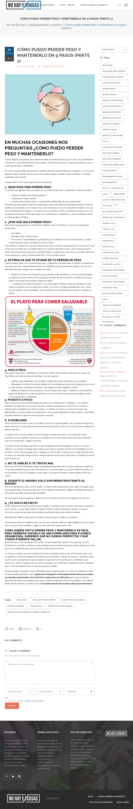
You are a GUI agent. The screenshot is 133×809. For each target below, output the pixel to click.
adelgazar (22, 600)
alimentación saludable (73, 600)
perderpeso (108, 241)
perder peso (36, 606)
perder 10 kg (108, 223)
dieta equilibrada (15, 606)
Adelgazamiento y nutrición (45, 24)
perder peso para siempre (60, 606)
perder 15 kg (108, 229)
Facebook (65, 574)
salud (105, 299)
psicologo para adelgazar (110, 277)
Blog (90, 796)
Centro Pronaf (109, 130)
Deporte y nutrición (112, 135)
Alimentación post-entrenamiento (111, 84)
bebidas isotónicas (111, 118)
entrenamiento (110, 171)
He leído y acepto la (26, 701)
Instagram (51, 574)
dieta (104, 141)
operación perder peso (113, 217)
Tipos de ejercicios (111, 311)
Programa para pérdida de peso (113, 271)
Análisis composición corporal (112, 101)
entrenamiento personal (110, 183)
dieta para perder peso (113, 165)
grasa (105, 194)
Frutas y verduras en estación (112, 189)
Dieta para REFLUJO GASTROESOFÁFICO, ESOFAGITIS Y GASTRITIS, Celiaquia (114, 381)
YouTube (46, 584)
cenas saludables (111, 124)
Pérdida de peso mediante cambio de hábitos (28, 612)
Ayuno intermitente (112, 106)
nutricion (107, 206)
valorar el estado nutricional (111, 318)
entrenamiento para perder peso (112, 177)
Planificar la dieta (111, 264)
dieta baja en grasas (112, 147)
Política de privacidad (34, 701)
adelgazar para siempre (44, 600)
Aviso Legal (123, 802)
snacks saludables (111, 305)
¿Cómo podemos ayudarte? (111, 796)
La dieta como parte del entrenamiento (114, 201)
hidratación (119, 194)
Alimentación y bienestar (109, 95)
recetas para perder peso (112, 294)
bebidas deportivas (111, 112)
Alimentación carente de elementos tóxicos (113, 78)
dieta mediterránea (111, 159)
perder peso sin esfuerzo (110, 259)
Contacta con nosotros (69, 557)
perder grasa (108, 235)
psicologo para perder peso (113, 283)
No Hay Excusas (16, 24)
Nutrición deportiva (112, 211)
